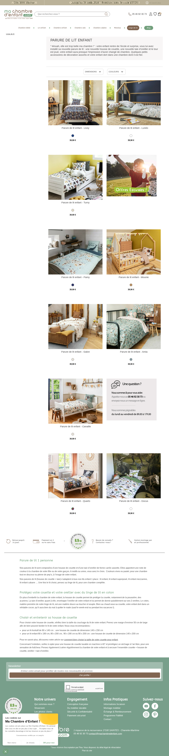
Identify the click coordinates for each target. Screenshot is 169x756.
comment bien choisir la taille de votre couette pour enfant (91, 640)
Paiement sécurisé (76, 715)
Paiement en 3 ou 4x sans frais (48, 541)
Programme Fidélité (113, 715)
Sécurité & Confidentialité (79, 711)
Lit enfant (42, 28)
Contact (107, 719)
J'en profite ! (84, 675)
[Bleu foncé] (72, 136)
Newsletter (14, 666)
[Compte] (151, 14)
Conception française (77, 704)
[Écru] (72, 211)
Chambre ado (80, 28)
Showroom (39, 708)
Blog (149, 28)
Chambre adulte (100, 28)
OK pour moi (49, 743)
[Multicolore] (72, 509)
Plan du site (87, 750)
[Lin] (72, 360)
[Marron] (131, 285)
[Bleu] (72, 285)
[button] (5, 751)
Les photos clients (43, 711)
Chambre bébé (24, 28)
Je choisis (30, 743)
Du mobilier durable (76, 708)
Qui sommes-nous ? (44, 704)
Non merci (12, 743)
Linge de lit (133, 28)
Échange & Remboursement (117, 711)
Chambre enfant (60, 28)
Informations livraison (114, 704)
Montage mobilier (112, 708)
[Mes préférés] (155, 14)
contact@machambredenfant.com (105, 733)
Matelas (117, 28)
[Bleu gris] (131, 360)
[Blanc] (131, 136)
